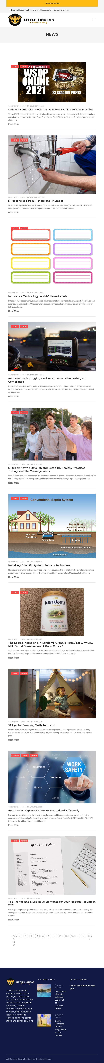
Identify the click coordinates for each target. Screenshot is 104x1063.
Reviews (24, 66)
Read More (13, 124)
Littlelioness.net (44, 1059)
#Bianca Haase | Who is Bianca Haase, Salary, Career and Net (39, 10)
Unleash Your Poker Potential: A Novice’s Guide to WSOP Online (50, 109)
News (15, 66)
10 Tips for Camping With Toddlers (31, 725)
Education (15, 755)
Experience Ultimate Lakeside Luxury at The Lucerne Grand (60, 1000)
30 (72, 936)
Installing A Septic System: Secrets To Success (39, 565)
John (23, 106)
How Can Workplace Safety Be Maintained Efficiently (43, 810)
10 (60, 936)
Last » (90, 936)
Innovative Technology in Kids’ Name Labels (37, 296)
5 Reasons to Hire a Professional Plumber (35, 200)
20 (66, 936)
